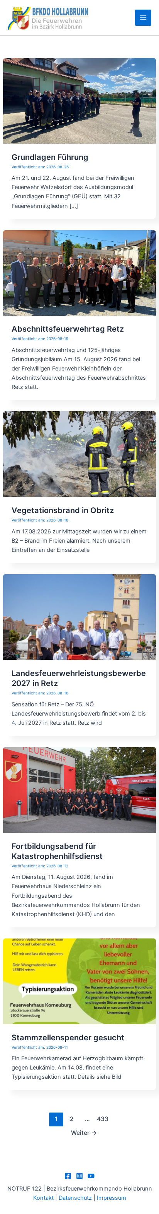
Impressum (111, 1197)
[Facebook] (67, 1175)
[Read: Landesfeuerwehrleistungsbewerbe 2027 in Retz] (79, 616)
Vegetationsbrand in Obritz (63, 510)
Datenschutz (76, 1197)
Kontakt (43, 1197)
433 (102, 1119)
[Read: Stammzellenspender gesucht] (79, 980)
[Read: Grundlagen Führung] (79, 100)
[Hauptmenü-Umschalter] (143, 18)
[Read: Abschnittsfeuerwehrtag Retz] (79, 272)
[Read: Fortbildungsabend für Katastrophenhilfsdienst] (79, 789)
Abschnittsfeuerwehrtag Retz (68, 329)
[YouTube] (91, 1175)
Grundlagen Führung (50, 157)
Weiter (84, 1132)
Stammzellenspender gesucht (68, 1037)
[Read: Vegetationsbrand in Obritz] (79, 453)
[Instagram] (79, 1175)
